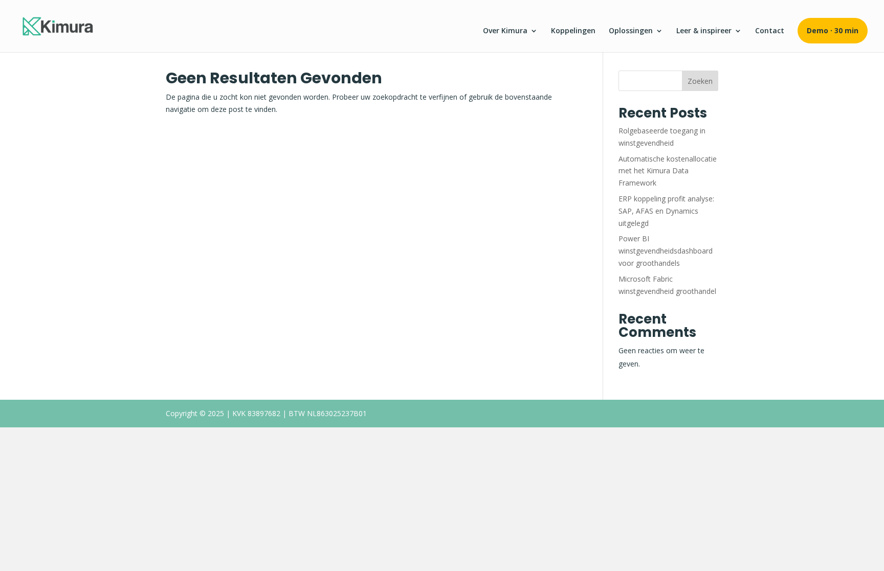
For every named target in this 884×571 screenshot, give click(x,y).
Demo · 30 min (832, 30)
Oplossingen (631, 31)
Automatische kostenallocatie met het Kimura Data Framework (667, 171)
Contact (769, 31)
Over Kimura (505, 31)
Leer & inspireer (704, 31)
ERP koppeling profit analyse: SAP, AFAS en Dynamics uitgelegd (666, 211)
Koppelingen (573, 31)
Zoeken (700, 81)
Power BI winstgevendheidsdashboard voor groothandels (665, 251)
